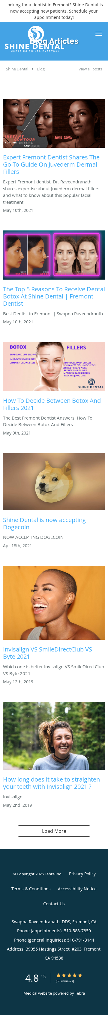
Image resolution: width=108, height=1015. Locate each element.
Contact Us (54, 904)
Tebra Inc (53, 874)
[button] (98, 34)
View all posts (90, 69)
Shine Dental (17, 69)
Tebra (80, 993)
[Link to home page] (45, 38)
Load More (54, 831)
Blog (41, 69)
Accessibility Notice (77, 889)
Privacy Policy (82, 874)
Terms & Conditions (31, 889)
